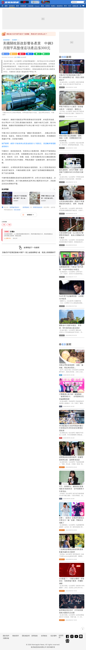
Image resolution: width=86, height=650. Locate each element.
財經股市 (12, 6)
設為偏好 (5, 54)
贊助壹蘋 (13, 54)
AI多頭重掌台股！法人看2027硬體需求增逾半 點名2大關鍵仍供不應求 (71, 235)
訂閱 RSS (8, 238)
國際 (6, 6)
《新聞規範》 (26, 207)
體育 (17, 6)
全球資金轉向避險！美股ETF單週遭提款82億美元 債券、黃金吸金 (71, 203)
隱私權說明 (25, 636)
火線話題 (31, 6)
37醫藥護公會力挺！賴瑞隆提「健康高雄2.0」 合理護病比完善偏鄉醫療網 (71, 396)
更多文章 (15, 238)
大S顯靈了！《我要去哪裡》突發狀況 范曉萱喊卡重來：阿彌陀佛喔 (71, 581)
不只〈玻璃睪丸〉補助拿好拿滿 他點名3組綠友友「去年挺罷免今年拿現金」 (72, 488)
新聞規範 (34, 636)
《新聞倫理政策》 (14, 207)
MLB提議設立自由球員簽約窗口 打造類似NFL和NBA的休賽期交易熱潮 (72, 428)
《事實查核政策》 (38, 207)
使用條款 (44, 636)
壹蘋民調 (23, 6)
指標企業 (75, 6)
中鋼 (9, 224)
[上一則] (50, 189)
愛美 (42, 6)
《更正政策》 (17, 210)
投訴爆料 (54, 636)
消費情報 (6, 638)
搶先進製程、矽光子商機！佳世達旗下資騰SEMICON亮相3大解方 (71, 172)
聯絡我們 (15, 636)
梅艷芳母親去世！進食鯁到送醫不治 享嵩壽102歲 (25, 34)
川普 (4, 224)
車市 (65, 6)
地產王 (53, 6)
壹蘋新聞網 (6, 40)
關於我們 (6, 636)
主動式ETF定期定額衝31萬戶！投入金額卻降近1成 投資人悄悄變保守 (71, 77)
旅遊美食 (60, 6)
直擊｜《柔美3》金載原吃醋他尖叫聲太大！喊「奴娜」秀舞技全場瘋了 (71, 520)
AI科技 (47, 6)
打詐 (69, 6)
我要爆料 (21, 54)
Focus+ (37, 6)
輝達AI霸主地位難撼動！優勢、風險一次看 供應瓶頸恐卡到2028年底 (71, 138)
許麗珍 (19, 57)
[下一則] (54, 189)
